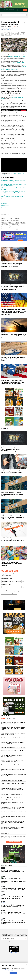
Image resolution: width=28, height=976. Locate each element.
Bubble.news (16, 151)
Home (2, 20)
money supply (5, 228)
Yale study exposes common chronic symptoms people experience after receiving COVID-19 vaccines (11, 264)
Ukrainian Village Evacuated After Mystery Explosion (13, 747)
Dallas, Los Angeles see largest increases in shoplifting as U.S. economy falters (13, 471)
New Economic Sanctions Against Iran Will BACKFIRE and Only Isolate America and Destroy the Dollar (13, 922)
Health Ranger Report (6, 865)
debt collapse (17, 32)
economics (7, 33)
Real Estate (6, 35)
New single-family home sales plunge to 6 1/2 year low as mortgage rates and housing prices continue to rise (13, 68)
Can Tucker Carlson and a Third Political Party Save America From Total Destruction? (13, 897)
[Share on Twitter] (8, 29)
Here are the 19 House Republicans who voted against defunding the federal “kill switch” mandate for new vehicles (13, 382)
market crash (19, 34)
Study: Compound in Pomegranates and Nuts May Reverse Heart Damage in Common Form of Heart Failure (12, 822)
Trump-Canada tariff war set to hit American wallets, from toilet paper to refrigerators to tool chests (13, 798)
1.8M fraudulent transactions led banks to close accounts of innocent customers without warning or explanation (13, 517)
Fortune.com (4, 203)
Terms (11, 957)
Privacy (8, 957)
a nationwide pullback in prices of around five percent (12, 81)
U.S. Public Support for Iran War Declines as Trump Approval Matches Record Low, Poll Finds (12, 808)
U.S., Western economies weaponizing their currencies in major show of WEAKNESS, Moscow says (12, 288)
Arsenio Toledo (9, 26)
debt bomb (13, 32)
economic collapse (15, 220)
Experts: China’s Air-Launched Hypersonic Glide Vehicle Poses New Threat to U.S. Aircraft (12, 760)
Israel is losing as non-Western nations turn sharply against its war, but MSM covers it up (13, 336)
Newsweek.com (4, 207)
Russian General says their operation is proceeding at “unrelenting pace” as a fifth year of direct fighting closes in (13, 728)
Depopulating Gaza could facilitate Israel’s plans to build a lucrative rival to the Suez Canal (13, 359)
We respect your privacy (14, 941)
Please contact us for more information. (9, 594)
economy (12, 33)
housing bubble (5, 224)
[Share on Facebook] (5, 29)
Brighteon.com (6, 174)
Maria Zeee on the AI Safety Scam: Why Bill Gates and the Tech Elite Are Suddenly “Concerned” (13, 812)
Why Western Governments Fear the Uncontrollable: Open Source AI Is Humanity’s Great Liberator (13, 779)
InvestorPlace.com (5, 205)
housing (19, 33)
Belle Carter (9, 332)
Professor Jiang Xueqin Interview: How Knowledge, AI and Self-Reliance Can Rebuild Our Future (13, 914)
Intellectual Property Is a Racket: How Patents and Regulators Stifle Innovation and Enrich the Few (12, 789)
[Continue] (25, 938)
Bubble (5, 32)
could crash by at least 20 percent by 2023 (16, 56)
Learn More (6, 972)
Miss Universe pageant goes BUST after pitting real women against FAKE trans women (12, 540)
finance (15, 33)
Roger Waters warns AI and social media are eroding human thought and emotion (13, 733)
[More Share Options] (11, 29)
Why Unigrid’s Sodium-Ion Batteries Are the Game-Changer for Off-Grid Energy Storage (12, 743)
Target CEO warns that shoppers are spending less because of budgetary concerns (11, 563)
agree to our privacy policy (8, 970)
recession (11, 35)
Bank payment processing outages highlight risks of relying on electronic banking (12, 494)
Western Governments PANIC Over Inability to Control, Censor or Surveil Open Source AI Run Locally (13, 890)
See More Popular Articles (14, 841)
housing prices (13, 34)
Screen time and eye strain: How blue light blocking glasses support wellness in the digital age (12, 828)
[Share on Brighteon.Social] (2, 29)
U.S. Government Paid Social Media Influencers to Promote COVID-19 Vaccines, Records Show (12, 793)
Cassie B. (8, 261)
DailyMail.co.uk (4, 201)
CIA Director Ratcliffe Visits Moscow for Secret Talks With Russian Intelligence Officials (13, 723)
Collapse (7, 20)
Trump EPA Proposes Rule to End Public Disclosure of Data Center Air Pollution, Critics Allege (13, 784)
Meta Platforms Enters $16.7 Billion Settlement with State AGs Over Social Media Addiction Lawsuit (13, 738)
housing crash (7, 34)
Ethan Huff (9, 284)
